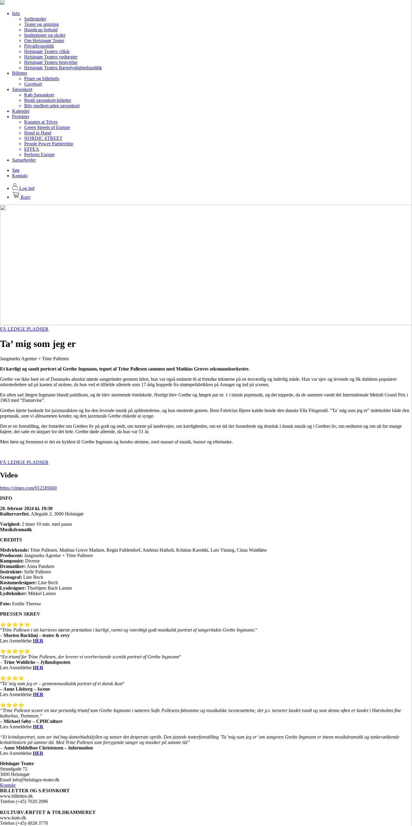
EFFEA (31, 149)
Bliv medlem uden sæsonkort (52, 105)
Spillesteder (35, 18)
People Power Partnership (48, 143)
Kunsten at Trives (41, 122)
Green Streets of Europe (47, 127)
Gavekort (33, 84)
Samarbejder (24, 159)
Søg (16, 170)
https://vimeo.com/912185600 (28, 487)
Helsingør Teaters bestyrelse (51, 62)
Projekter (20, 116)
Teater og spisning (41, 24)
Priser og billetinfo (41, 78)
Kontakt (19, 175)
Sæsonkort (22, 89)
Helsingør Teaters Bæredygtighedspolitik (63, 67)
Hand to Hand (37, 132)
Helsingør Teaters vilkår (47, 51)
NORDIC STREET (43, 138)
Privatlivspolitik (39, 46)
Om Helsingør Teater (44, 40)
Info (16, 13)
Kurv (25, 197)
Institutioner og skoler (44, 35)
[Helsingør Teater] (2, 3)
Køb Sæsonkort (39, 94)
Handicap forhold (41, 29)
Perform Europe (39, 154)
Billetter (19, 73)
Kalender (21, 111)
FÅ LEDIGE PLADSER (24, 329)
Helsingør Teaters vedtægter (51, 56)
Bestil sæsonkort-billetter (47, 100)
